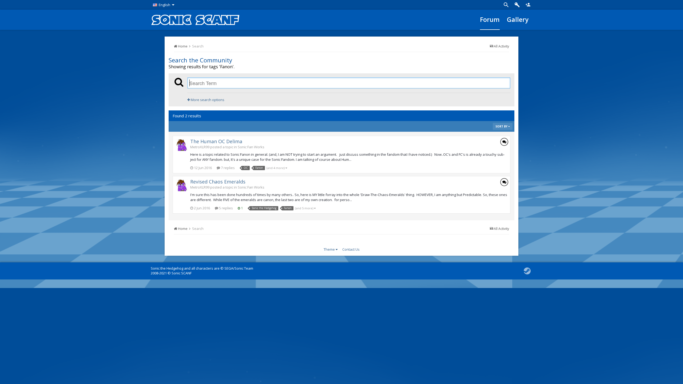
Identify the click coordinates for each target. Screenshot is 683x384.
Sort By (501, 126)
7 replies (227, 167)
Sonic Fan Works (251, 147)
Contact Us (351, 249)
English (164, 4)
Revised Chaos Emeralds (217, 181)
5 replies (225, 208)
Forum (490, 19)
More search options (207, 99)
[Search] (506, 5)
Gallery (518, 19)
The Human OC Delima (216, 141)
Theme (330, 249)
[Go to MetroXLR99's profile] (182, 145)
